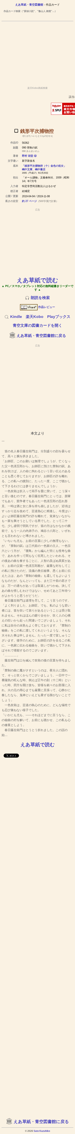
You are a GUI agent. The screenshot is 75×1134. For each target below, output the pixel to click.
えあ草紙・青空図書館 (29, 4)
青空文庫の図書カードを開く (37, 325)
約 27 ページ (29, 201)
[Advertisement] (37, 52)
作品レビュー (46, 307)
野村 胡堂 (27, 155)
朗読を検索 (40, 298)
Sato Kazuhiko (42, 1131)
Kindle (16, 317)
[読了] (16, 131)
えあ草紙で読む (37, 280)
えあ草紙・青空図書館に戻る (41, 335)
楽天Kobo (34, 317)
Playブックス (58, 317)
